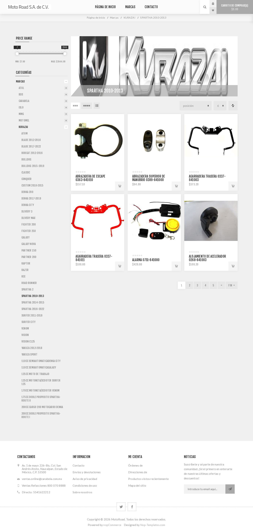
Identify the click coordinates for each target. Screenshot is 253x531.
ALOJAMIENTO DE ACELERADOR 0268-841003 (207, 258)
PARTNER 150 (28, 250)
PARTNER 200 (28, 257)
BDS (21, 94)
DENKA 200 (27, 192)
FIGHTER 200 (28, 224)
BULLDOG (26, 159)
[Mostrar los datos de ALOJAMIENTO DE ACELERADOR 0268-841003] (211, 221)
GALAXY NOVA (28, 244)
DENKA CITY (27, 205)
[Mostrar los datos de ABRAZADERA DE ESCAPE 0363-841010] (97, 141)
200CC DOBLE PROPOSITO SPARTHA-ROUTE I (41, 415)
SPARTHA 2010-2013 (32, 296)
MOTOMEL (24, 120)
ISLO (21, 107)
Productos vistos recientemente (148, 478)
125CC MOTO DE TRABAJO (35, 374)
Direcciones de (137, 472)
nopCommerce (112, 525)
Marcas (130, 7)
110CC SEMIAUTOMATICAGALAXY (38, 367)
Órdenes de (135, 465)
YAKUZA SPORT (29, 354)
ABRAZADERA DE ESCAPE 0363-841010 (90, 178)
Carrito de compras (234, 7)
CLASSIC (25, 172)
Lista (97, 106)
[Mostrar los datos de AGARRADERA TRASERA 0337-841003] (211, 141)
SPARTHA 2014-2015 (32, 302)
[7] (17, 53)
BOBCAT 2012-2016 (32, 153)
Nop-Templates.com (152, 525)
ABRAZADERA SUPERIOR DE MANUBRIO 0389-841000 (148, 178)
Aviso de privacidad (85, 478)
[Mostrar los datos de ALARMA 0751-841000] (154, 221)
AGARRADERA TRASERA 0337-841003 (207, 178)
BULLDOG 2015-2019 (32, 166)
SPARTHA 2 (27, 289)
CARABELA (24, 101)
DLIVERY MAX (28, 218)
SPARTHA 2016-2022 (32, 309)
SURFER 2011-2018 (31, 315)
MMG (21, 114)
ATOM (24, 133)
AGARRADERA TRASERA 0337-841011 (94, 258)
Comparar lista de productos (233, 105)
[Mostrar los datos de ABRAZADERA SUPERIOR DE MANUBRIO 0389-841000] (154, 141)
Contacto (151, 7)
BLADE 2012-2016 (31, 140)
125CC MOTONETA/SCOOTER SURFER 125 (40, 382)
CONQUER (26, 179)
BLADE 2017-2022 (31, 146)
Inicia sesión (216, 3)
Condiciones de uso (85, 485)
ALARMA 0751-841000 (146, 260)
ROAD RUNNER (29, 283)
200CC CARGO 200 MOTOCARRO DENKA (42, 407)
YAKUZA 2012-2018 (31, 348)
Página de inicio (105, 7)
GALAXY (25, 237)
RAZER (25, 270)
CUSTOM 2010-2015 (32, 185)
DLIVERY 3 (26, 211)
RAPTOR (25, 263)
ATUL (21, 88)
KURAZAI (129, 17)
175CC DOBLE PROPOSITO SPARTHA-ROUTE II (41, 398)
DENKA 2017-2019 (31, 198)
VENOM (25, 328)
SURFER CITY (28, 322)
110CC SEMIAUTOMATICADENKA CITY (40, 361)
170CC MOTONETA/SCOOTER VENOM (40, 390)
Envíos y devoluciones (87, 472)
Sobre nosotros (82, 492)
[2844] (64, 53)
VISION (25, 335)
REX (23, 276)
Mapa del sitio (137, 485)
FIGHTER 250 (28, 231)
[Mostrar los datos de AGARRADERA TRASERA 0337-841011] (97, 221)
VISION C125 (28, 341)
